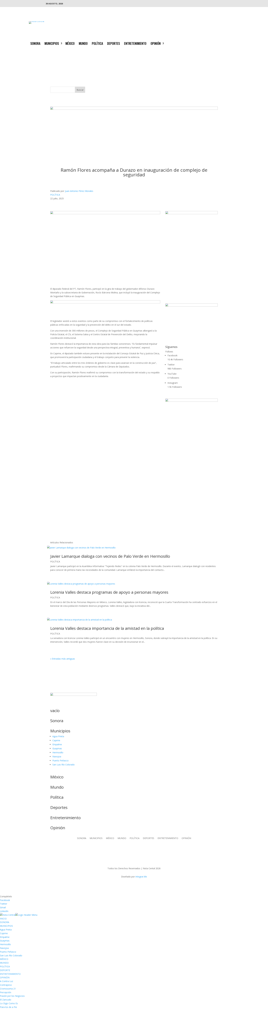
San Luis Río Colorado (63, 764)
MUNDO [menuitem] (4, 962)
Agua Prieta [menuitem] (6, 929)
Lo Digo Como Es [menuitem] (9, 1003)
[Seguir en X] (224, 42)
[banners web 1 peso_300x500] (191, 213)
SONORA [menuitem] (4, 922)
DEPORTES (113, 44)
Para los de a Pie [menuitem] (8, 1007)
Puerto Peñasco (60, 760)
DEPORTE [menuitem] (5, 970)
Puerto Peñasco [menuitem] (8, 951)
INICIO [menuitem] (3, 918)
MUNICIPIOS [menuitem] (6, 925)
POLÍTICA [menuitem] (5, 966)
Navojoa (56, 756)
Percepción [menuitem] (5, 992)
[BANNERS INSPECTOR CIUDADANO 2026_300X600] (191, 400)
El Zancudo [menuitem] (5, 999)
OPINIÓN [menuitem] (4, 977)
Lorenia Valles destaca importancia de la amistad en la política (107, 628)
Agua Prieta (58, 736)
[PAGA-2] (191, 305)
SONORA (35, 44)
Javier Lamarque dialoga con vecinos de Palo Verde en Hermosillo (110, 556)
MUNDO (83, 44)
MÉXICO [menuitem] (4, 959)
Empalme (57, 744)
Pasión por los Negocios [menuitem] (12, 995)
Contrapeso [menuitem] (6, 984)
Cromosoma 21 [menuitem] (8, 988)
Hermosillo (57, 752)
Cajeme (56, 740)
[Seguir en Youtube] (236, 42)
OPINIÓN (156, 44)
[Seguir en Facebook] (218, 42)
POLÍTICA (97, 44)
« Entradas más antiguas (62, 658)
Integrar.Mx (141, 876)
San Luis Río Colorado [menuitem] (11, 955)
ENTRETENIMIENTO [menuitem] (10, 973)
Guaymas (57, 748)
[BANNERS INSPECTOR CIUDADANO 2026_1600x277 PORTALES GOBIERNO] (134, 108)
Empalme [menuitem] (4, 937)
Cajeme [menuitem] (4, 933)
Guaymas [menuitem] (4, 940)
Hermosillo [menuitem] (5, 944)
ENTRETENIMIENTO (135, 44)
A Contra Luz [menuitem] (6, 981)
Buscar (80, 89)
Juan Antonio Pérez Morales (79, 191)
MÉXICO (70, 44)
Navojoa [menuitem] (4, 948)
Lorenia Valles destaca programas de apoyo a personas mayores (109, 592)
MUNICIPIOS (52, 44)
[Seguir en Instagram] (230, 42)
